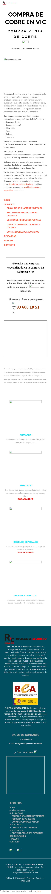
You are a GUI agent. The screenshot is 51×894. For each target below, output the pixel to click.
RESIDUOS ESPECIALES (25, 542)
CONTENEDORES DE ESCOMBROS (23, 232)
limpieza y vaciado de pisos (21, 184)
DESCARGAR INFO (25, 499)
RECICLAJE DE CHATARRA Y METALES (24, 208)
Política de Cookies (35, 878)
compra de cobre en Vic (20, 382)
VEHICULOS (26, 486)
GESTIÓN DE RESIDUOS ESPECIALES (24, 220)
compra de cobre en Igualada (37, 382)
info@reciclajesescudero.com (28, 743)
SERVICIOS (9, 204)
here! (39, 891)
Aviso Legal (25, 881)
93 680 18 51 (27, 739)
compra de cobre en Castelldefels (22, 369)
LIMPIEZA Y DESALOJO (25, 595)
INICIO (7, 200)
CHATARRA (25, 435)
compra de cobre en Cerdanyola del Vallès (24, 372)
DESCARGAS (10, 236)
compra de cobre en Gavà (19, 379)
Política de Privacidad (15, 878)
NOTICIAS (8, 240)
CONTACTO (9, 245)
